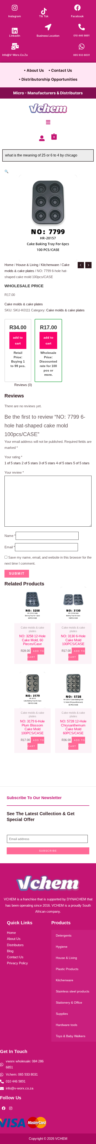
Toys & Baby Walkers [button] (70, 1036)
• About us (34, 70)
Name (10, 536)
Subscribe (48, 850)
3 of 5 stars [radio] (47, 463)
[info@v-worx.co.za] (15, 46)
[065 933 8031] (81, 46)
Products (61, 922)
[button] (48, 122)
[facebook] (77, 7)
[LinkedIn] (14, 30)
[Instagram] (14, 7)
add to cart (18, 340)
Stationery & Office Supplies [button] (69, 1008)
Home (8, 265)
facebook (77, 16)
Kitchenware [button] (64, 980)
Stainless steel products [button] (72, 991)
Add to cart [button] (35, 654)
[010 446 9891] (81, 27)
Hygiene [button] (61, 946)
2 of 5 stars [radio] (30, 463)
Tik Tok (43, 16)
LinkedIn (14, 35)
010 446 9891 (81, 35)
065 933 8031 (81, 55)
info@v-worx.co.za (15, 55)
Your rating (13, 457)
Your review (14, 472)
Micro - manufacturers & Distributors (48, 93)
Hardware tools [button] (66, 1025)
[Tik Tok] (44, 11)
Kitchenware (50, 265)
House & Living (27, 265)
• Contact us (60, 70)
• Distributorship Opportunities (48, 79)
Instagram (14, 16)
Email (9, 547)
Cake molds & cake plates (23, 304)
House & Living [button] (66, 958)
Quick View (32, 619)
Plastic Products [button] (67, 969)
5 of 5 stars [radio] (81, 463)
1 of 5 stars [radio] (12, 463)
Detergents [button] (63, 935)
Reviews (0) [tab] (23, 385)
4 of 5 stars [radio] (64, 463)
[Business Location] (48, 27)
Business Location (48, 35)
